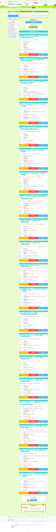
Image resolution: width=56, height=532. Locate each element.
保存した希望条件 (18, 6)
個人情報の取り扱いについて (19, 523)
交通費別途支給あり (15, 36)
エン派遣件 (10, 1)
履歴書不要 (12, 37)
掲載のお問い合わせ (38, 523)
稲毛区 (13, 23)
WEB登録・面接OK (10, 36)
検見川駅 (15, 29)
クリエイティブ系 (12, 32)
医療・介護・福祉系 (14, 33)
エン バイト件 (15, 1)
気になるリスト (11, 6)
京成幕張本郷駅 (11, 29)
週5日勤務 (15, 37)
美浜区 (11, 23)
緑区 (16, 23)
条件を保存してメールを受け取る (14, 18)
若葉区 (15, 23)
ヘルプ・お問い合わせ (28, 523)
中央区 (9, 23)
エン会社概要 (33, 523)
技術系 (10, 33)
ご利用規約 (24, 523)
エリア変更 (23, 4)
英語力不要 (9, 37)
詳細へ (43, 54)
